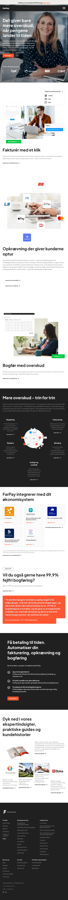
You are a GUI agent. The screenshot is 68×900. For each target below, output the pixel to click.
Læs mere (46, 3)
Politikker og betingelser (39, 860)
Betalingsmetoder (22, 820)
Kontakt (19, 860)
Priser (4, 838)
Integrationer (44, 820)
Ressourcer (6, 860)
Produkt (5, 820)
